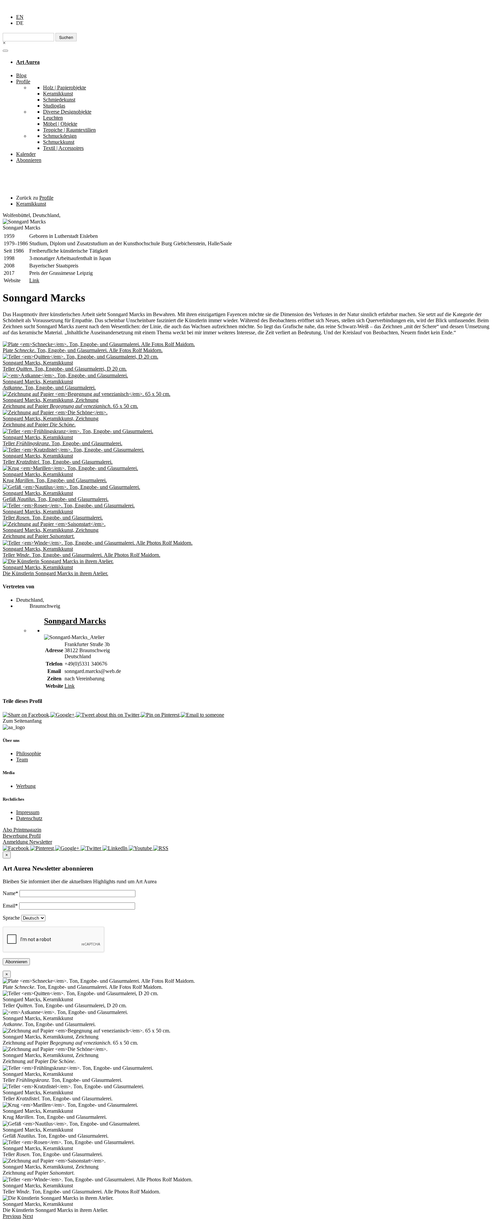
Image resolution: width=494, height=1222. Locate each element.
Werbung (26, 786)
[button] (12, 1216)
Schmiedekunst (59, 99)
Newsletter (27, 842)
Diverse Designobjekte (67, 112)
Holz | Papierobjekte (64, 87)
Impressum (27, 812)
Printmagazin (22, 830)
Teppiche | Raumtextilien (69, 130)
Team (22, 759)
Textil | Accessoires (63, 148)
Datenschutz (29, 818)
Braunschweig (45, 606)
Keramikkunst (58, 93)
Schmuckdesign (60, 136)
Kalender (26, 154)
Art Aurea (28, 62)
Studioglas (54, 106)
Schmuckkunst (58, 142)
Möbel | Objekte (60, 124)
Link (34, 280)
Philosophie (28, 753)
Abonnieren (28, 160)
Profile (23, 81)
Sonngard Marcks (75, 621)
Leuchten (53, 118)
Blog (21, 75)
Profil (22, 836)
